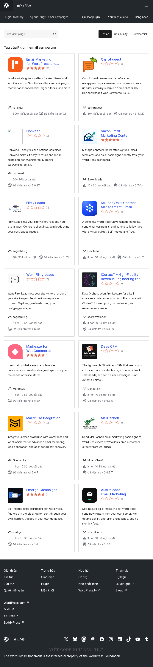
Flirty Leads (35, 203)
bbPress (11, 616)
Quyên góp (125, 584)
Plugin (45, 584)
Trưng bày (48, 570)
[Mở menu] (147, 5)
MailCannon (110, 418)
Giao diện (47, 577)
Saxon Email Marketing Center (115, 133)
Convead (33, 131)
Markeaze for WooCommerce (38, 348)
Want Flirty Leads (40, 275)
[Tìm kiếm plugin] (54, 34)
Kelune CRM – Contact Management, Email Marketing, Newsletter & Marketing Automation (120, 205)
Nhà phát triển (88, 584)
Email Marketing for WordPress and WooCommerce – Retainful (47, 61)
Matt (9, 609)
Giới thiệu (10, 570)
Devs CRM (109, 346)
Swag (121, 590)
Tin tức (9, 577)
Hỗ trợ (82, 577)
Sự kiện (121, 577)
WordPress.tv (89, 590)
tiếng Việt (19, 639)
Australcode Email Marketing (113, 492)
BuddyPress (14, 622)
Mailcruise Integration (43, 418)
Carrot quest (111, 59)
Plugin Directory (14, 17)
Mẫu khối (47, 590)
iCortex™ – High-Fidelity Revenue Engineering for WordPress (120, 277)
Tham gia (122, 570)
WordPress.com (16, 603)
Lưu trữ (9, 584)
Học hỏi (83, 570)
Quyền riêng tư (14, 590)
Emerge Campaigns (41, 490)
